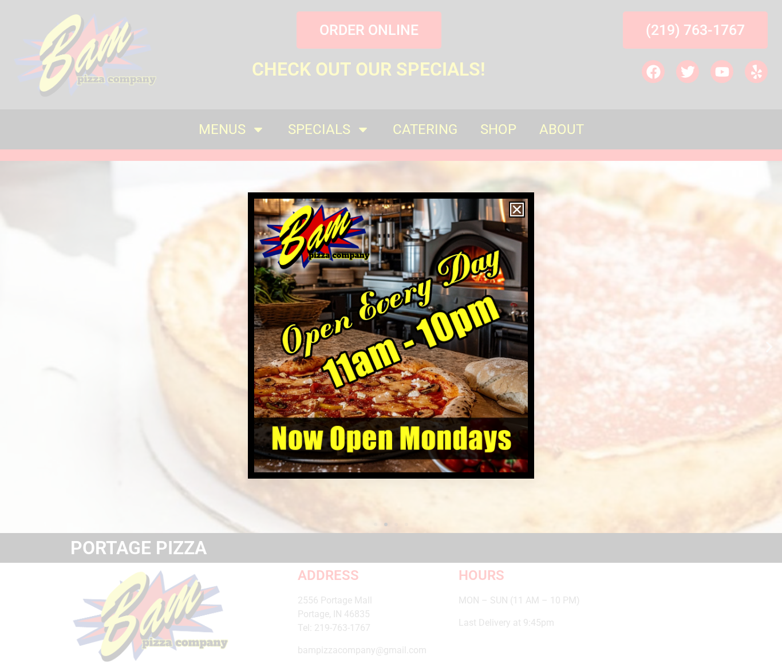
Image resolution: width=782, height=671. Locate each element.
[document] (391, 335)
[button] (517, 209)
